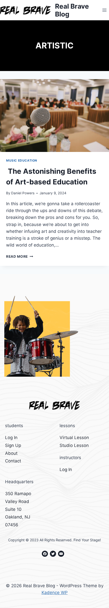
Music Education (21, 160)
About (11, 453)
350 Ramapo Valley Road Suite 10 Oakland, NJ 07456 (18, 509)
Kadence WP (55, 592)
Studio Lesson (74, 445)
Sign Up (13, 445)
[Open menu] (104, 10)
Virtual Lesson (74, 437)
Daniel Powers (22, 193)
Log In (11, 437)
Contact (13, 460)
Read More (19, 256)
